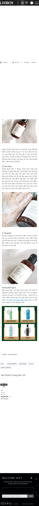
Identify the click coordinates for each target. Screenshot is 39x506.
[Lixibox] (6, 3)
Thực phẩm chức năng (16, 502)
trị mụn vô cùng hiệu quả (17, 300)
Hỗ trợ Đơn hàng (33, 502)
